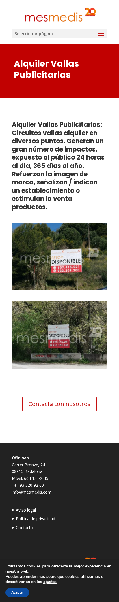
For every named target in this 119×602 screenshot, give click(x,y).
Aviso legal (26, 510)
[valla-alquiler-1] (59, 289)
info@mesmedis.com (31, 492)
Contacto (24, 527)
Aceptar (17, 592)
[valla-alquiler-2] (59, 367)
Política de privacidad (35, 518)
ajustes (50, 581)
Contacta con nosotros (59, 404)
